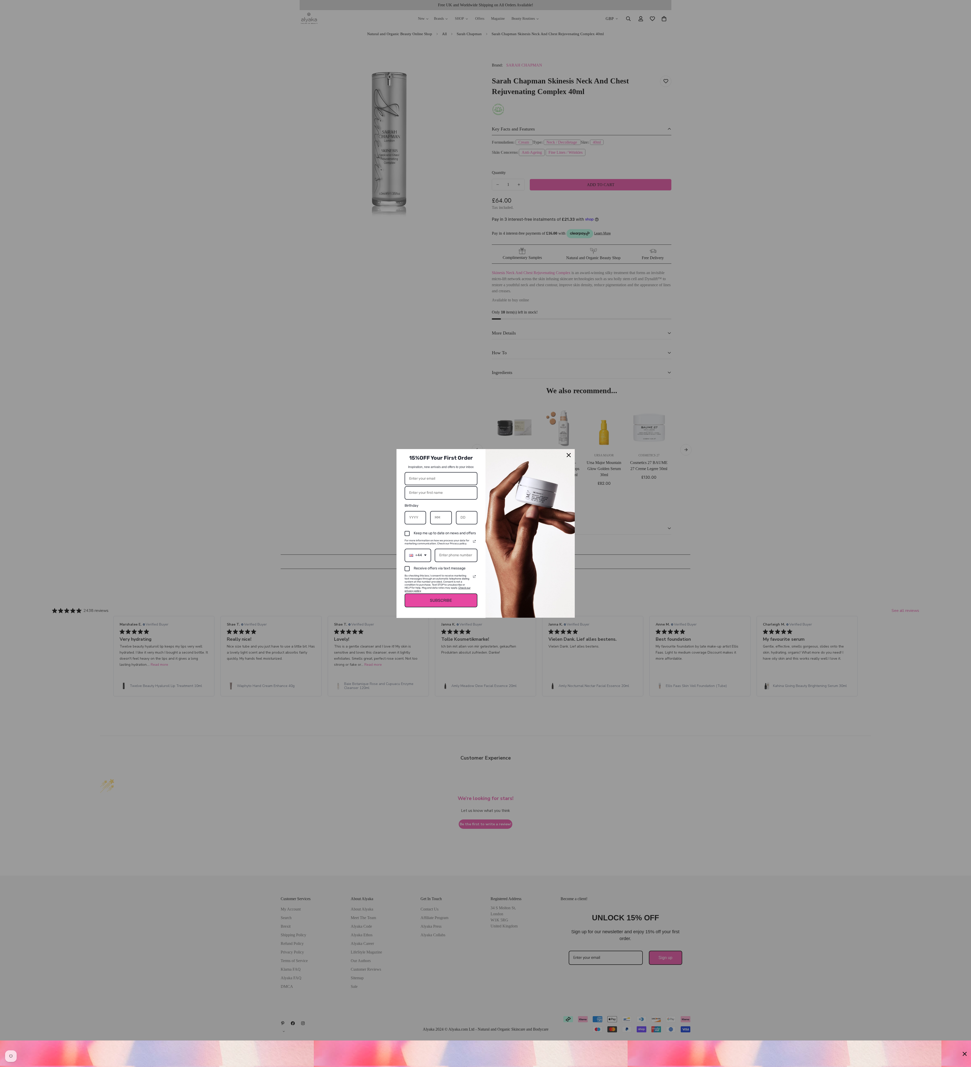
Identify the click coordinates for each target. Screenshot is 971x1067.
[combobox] (418, 555)
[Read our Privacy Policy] (474, 541)
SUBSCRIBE (441, 600)
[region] (485, 1053)
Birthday (411, 505)
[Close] (569, 455)
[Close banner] (964, 1054)
